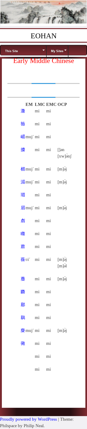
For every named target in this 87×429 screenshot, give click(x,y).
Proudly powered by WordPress (28, 419)
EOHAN (44, 36)
